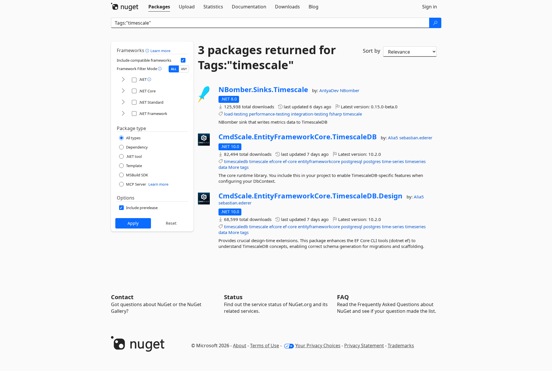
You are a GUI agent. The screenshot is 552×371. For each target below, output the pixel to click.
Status (233, 297)
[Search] (435, 23)
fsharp (335, 114)
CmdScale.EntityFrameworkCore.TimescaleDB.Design (310, 196)
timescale (352, 114)
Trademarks (401, 345)
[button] (147, 50)
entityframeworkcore (319, 161)
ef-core (290, 161)
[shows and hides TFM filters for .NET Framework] (123, 113)
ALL (173, 69)
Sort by (371, 50)
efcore (275, 161)
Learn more (160, 50)
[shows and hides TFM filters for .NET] (123, 79)
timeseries (415, 161)
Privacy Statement (364, 345)
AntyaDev (329, 90)
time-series (393, 161)
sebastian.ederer (415, 137)
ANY (184, 69)
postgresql (351, 161)
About (239, 345)
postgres (372, 161)
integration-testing (309, 114)
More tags (238, 167)
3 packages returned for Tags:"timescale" (267, 57)
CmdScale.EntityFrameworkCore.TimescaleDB (297, 137)
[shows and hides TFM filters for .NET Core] (123, 91)
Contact (122, 297)
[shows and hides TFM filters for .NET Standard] (123, 102)
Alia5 (393, 137)
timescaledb (236, 161)
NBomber (349, 90)
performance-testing (269, 114)
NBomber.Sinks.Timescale (263, 89)
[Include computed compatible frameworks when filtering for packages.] (183, 60)
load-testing (236, 114)
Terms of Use (264, 345)
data (222, 167)
